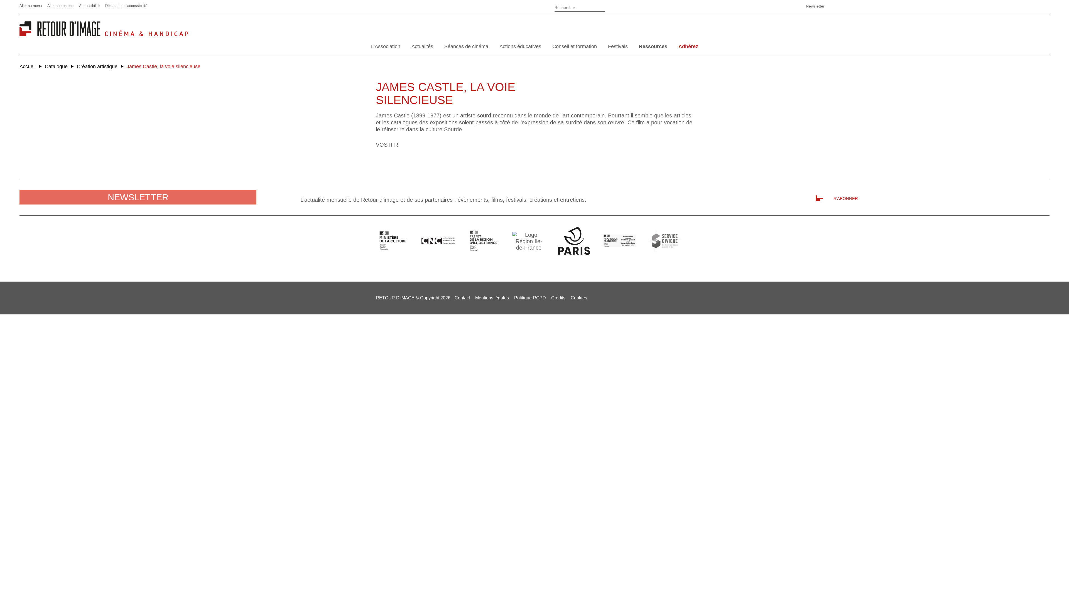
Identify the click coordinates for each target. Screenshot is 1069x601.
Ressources (653, 46)
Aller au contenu (60, 6)
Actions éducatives (520, 46)
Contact (462, 297)
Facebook (745, 6)
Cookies (579, 297)
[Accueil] (62, 34)
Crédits (558, 297)
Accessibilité (89, 6)
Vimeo (772, 6)
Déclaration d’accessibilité (126, 6)
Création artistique (97, 66)
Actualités (422, 46)
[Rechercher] (580, 7)
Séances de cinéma (466, 46)
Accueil (27, 66)
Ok (612, 8)
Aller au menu (30, 6)
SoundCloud (786, 6)
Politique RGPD (530, 297)
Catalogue (56, 66)
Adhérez (688, 46)
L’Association (385, 46)
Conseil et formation (574, 46)
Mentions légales (492, 297)
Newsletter (815, 6)
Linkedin (758, 6)
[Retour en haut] (1037, 586)
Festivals (618, 46)
